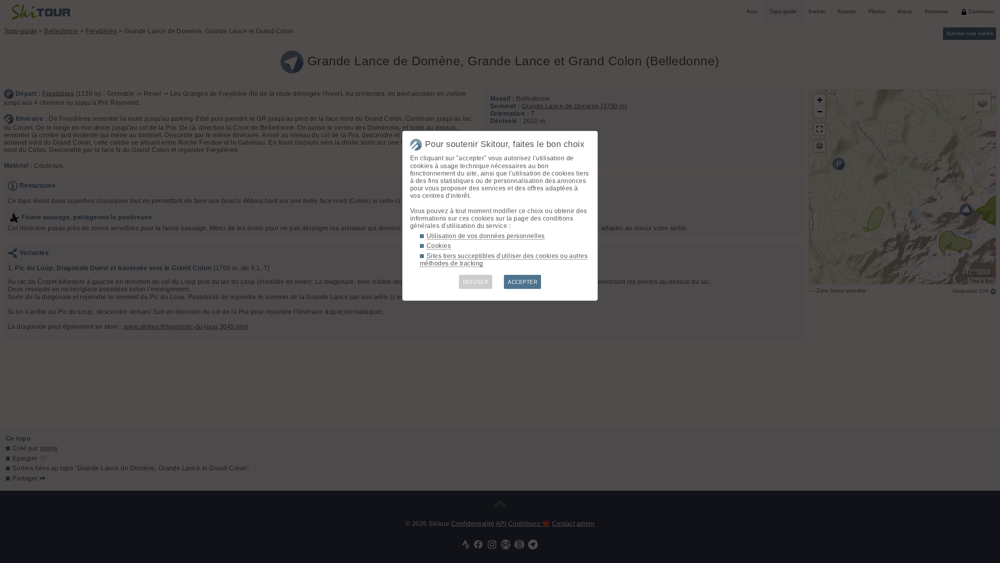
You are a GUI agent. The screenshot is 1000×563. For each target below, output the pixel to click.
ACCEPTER (522, 282)
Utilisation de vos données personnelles (486, 236)
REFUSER (475, 282)
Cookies (439, 245)
